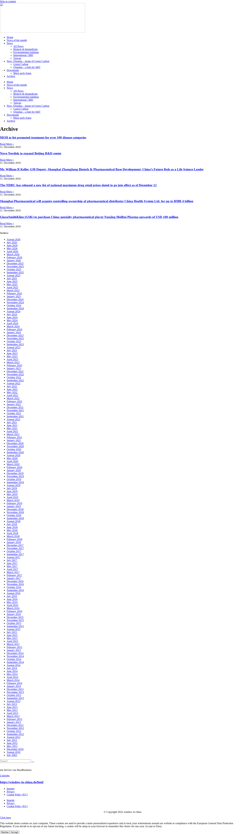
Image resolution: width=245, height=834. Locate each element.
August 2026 (13, 239)
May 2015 (12, 638)
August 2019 (13, 485)
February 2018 (14, 539)
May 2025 (12, 284)
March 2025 (13, 290)
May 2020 (12, 458)
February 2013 (14, 719)
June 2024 (12, 317)
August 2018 (13, 521)
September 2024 (15, 308)
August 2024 (13, 311)
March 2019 (13, 500)
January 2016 (14, 614)
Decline (4, 832)
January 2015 (14, 650)
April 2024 (12, 323)
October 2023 (14, 341)
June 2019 (12, 491)
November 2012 (15, 728)
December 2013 (15, 689)
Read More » (7, 144)
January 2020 (14, 470)
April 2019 (12, 497)
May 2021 (12, 428)
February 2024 (14, 329)
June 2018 (12, 527)
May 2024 (12, 320)
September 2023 (15, 344)
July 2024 (12, 314)
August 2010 (13, 752)
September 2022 (15, 380)
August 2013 (13, 701)
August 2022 (13, 383)
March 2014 (13, 680)
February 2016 (14, 611)
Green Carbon (20, 64)
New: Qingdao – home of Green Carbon (28, 61)
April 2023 (12, 359)
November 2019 (15, 476)
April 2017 (12, 569)
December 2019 (15, 473)
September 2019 (15, 482)
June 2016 (12, 599)
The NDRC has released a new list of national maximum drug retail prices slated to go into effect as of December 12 (78, 185)
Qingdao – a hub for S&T (26, 67)
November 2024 (15, 302)
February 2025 (14, 293)
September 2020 (15, 452)
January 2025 (14, 296)
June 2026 (12, 245)
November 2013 (15, 692)
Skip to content (8, 1)
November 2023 (15, 338)
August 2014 (13, 665)
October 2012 (14, 731)
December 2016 (15, 581)
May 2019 (12, 494)
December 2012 (15, 725)
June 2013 (12, 707)
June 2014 (12, 671)
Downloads (13, 70)
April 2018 (12, 533)
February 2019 (14, 503)
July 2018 (12, 524)
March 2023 (13, 362)
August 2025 (13, 275)
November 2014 (15, 656)
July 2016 (12, 596)
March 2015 (13, 644)
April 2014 (12, 677)
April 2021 (12, 431)
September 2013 (15, 698)
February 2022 (14, 401)
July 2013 (12, 704)
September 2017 (15, 554)
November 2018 (15, 512)
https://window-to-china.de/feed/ (22, 782)
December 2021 (15, 407)
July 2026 (12, 242)
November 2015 (15, 620)
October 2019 (14, 479)
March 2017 (13, 572)
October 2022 (14, 377)
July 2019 (12, 488)
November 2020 (15, 446)
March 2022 (13, 398)
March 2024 (13, 326)
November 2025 (15, 266)
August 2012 (13, 737)
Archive (11, 76)
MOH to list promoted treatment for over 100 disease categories (43, 137)
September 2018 (15, 518)
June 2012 (12, 743)
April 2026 (12, 251)
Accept (14, 832)
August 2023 (13, 347)
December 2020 (15, 443)
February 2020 (14, 467)
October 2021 (14, 413)
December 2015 (15, 617)
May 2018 (12, 530)
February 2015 (14, 647)
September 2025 (15, 272)
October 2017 (14, 551)
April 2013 (12, 713)
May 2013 (12, 710)
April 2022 (12, 395)
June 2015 (12, 635)
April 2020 (12, 461)
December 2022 (15, 371)
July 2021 (12, 422)
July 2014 (12, 668)
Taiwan (17, 58)
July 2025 (12, 278)
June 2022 (12, 389)
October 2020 (14, 449)
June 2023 (12, 353)
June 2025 (12, 281)
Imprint (10, 788)
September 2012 (15, 734)
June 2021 (12, 425)
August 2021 (13, 419)
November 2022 (15, 374)
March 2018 (13, 536)
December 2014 (15, 653)
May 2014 (12, 674)
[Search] (33, 761)
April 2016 (12, 605)
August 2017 (13, 557)
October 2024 (14, 305)
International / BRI (23, 55)
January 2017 (14, 578)
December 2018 (15, 509)
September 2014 (15, 662)
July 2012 (12, 740)
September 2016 (15, 590)
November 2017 (15, 548)
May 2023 (12, 356)
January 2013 (14, 722)
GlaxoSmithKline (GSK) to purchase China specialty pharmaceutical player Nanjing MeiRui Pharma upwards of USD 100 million (89, 217)
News (10, 43)
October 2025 (14, 269)
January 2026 (14, 260)
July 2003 (12, 755)
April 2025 (12, 287)
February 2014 (14, 683)
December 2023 (15, 335)
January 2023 (14, 368)
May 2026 (12, 248)
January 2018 (14, 542)
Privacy (11, 791)
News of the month (17, 40)
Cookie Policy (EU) (17, 794)
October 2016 (14, 587)
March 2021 (13, 434)
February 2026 (14, 257)
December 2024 (15, 299)
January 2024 (14, 332)
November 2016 (15, 584)
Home (10, 37)
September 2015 (15, 626)
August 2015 (13, 629)
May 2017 (12, 566)
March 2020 (13, 464)
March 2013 (13, 716)
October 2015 (14, 623)
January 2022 (14, 404)
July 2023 (12, 350)
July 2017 (12, 560)
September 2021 (15, 416)
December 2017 (15, 545)
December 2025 (15, 263)
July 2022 (12, 386)
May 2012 (12, 746)
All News (18, 46)
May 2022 (12, 392)
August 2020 (13, 455)
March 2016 (13, 608)
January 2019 (14, 506)
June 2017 (12, 563)
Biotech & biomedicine (25, 49)
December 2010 (15, 749)
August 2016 (13, 593)
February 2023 (14, 365)
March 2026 (13, 254)
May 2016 (12, 602)
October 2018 (14, 515)
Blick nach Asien (22, 73)
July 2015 (12, 632)
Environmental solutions (26, 52)
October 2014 (14, 659)
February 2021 (14, 437)
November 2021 (15, 410)
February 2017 (14, 575)
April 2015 (12, 641)
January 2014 (14, 686)
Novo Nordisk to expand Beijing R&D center (30, 153)
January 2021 (14, 440)
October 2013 (14, 695)
